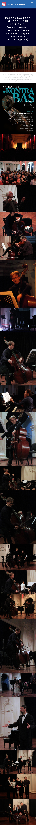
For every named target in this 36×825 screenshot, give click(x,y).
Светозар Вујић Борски (16, 4)
